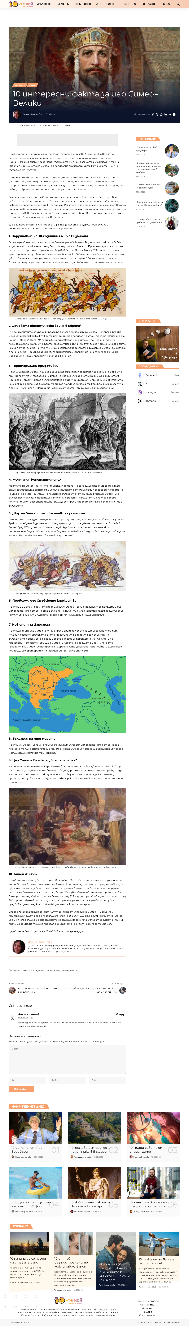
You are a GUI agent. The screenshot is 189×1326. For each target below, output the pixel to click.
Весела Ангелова (23, 1157)
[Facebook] (157, 375)
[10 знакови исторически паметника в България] (94, 1128)
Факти (32, 85)
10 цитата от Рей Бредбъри (26, 1150)
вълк (76, 915)
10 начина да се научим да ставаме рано (28, 1260)
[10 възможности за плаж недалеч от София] (35, 1183)
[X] (157, 384)
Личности (20, 85)
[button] (178, 4)
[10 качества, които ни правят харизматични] (172, 223)
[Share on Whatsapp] (161, 114)
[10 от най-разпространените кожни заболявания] (73, 1243)
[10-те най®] (21, 4)
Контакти (147, 1304)
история (50, 970)
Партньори (147, 1315)
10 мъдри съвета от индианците (146, 1150)
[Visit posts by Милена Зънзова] (131, 1156)
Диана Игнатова (32, 114)
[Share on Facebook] (153, 114)
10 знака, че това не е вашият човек (156, 1261)
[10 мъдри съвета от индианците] (153, 1128)
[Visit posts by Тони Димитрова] (71, 1156)
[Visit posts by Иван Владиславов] (12, 1211)
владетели (39, 970)
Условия (147, 1308)
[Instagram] (157, 392)
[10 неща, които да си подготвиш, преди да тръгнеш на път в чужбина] (172, 170)
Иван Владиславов (24, 1211)
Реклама (147, 1311)
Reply (121, 1014)
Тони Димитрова (82, 1157)
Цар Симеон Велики (66, 970)
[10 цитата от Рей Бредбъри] (172, 151)
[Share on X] (157, 114)
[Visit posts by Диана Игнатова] (17, 114)
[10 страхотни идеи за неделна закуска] (172, 188)
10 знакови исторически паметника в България (90, 1150)
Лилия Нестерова (147, 1287)
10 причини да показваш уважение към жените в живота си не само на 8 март (115, 1272)
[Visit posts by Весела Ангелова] (12, 1156)
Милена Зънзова (141, 1157)
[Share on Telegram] (170, 114)
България (27, 970)
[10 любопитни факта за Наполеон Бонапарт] (94, 1183)
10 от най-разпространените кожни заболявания (71, 1262)
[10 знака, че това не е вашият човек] (159, 1244)
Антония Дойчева (19, 1283)
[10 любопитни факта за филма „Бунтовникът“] (172, 206)
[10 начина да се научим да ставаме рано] (29, 1243)
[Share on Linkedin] (166, 114)
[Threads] (157, 401)
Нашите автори (147, 1301)
